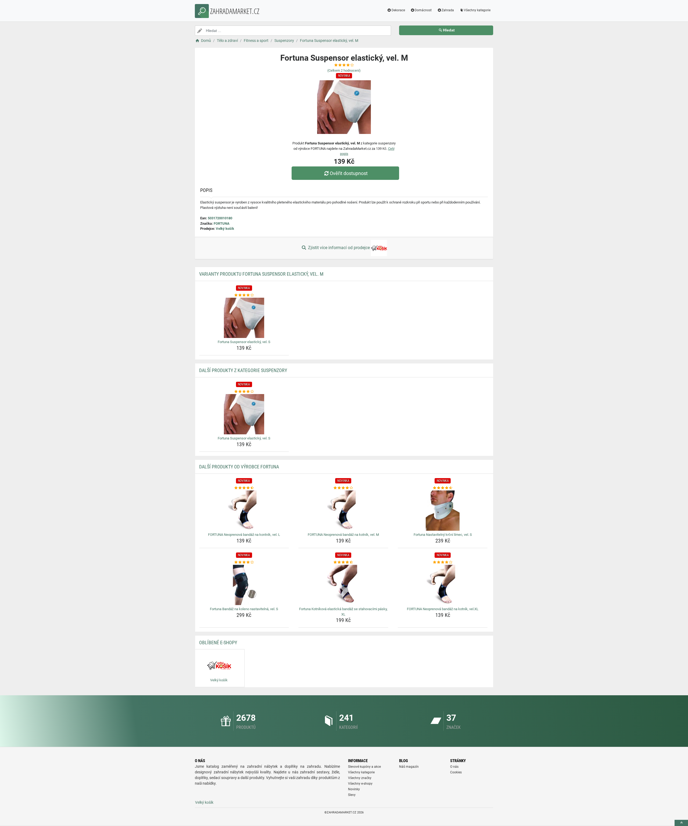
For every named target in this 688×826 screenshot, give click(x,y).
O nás (454, 767)
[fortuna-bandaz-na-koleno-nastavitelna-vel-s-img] (244, 585)
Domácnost (423, 10)
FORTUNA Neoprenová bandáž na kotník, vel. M (343, 535)
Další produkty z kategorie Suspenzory (243, 370)
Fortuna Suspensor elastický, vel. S (244, 342)
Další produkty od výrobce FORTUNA (239, 467)
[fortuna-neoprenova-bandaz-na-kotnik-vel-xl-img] (443, 585)
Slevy (352, 795)
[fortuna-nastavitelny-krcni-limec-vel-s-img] (443, 510)
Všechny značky (359, 778)
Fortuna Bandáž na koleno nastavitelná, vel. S (244, 609)
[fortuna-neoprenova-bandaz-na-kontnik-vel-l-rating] (244, 488)
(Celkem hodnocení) (344, 70)
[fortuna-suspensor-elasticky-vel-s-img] (244, 318)
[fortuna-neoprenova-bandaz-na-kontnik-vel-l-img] (244, 510)
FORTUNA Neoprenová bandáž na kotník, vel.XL (442, 609)
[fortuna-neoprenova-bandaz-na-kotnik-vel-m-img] (343, 510)
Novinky (354, 789)
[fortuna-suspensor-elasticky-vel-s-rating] (244, 295)
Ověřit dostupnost (349, 173)
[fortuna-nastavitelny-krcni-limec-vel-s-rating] (443, 488)
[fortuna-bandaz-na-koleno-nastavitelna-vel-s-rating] (244, 562)
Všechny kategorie (477, 10)
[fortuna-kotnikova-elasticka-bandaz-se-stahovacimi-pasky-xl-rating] (343, 562)
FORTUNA (222, 223)
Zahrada (448, 10)
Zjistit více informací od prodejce (339, 247)
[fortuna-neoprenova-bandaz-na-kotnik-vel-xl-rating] (443, 562)
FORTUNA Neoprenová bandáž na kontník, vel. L (244, 535)
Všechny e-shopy (360, 783)
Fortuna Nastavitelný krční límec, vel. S (443, 535)
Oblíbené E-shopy (218, 642)
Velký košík (225, 229)
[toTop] (681, 823)
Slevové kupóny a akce (364, 767)
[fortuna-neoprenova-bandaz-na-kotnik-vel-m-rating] (343, 488)
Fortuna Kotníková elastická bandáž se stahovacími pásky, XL (343, 611)
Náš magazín (409, 767)
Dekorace (398, 10)
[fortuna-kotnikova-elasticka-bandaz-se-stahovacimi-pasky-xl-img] (343, 585)
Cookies (456, 772)
